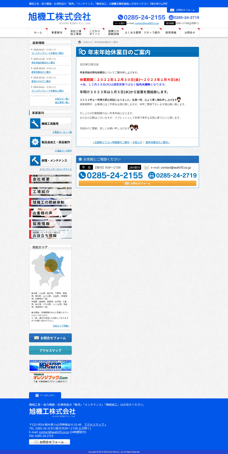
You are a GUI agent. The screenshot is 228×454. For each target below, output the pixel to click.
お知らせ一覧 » (62, 98)
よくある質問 (132, 32)
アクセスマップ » (95, 424)
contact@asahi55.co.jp (147, 23)
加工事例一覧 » (62, 102)
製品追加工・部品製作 (56, 142)
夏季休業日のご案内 (41, 71)
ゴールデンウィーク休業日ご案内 (47, 90)
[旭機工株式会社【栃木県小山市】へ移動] (79, 42)
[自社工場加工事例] (75, 32)
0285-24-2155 (45, 428)
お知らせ (137, 142)
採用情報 (170, 32)
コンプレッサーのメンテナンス (57, 169)
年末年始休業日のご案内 (43, 62)
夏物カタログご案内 (41, 81)
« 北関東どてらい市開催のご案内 (111, 142)
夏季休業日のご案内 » (158, 142)
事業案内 (56, 32)
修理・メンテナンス (54, 160)
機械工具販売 (50, 123)
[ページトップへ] (45, 395)
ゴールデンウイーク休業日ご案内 (47, 53)
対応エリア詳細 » (61, 325)
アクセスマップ (50, 350)
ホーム (37, 32)
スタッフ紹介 (151, 32)
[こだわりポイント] (94, 32)
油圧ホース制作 (64, 150)
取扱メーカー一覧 (63, 131)
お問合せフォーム (185, 10)
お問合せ (190, 32)
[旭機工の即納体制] (113, 32)
